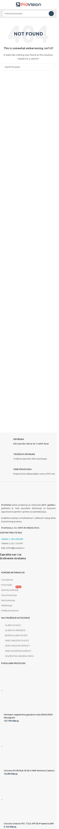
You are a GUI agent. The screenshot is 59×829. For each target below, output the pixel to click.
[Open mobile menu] (3, 5)
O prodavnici (7, 580)
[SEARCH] (51, 13)
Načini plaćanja (8, 600)
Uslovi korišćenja (9, 595)
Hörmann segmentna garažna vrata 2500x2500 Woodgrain (28, 716)
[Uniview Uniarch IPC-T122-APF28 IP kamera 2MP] (26, 799)
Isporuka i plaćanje (11, 589)
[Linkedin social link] (18, 566)
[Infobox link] (28, 442)
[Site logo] (28, 4)
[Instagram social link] (10, 566)
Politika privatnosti (9, 610)
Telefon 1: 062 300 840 (12, 539)
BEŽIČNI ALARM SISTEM (16, 635)
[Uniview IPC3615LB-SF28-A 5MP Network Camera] (26, 746)
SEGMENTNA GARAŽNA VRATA (19, 656)
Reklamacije (6, 605)
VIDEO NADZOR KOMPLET (17, 645)
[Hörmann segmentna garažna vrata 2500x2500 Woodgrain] (26, 690)
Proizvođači (6, 585)
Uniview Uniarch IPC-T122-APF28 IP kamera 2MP (29, 823)
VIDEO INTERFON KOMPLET (18, 651)
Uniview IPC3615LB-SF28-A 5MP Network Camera (29, 770)
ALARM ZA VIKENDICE (15, 630)
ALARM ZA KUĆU (13, 625)
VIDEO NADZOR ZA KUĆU (17, 640)
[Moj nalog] (53, 5)
